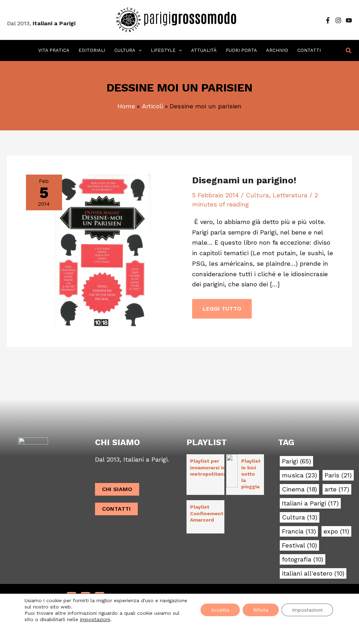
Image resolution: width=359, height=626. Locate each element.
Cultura (257, 195)
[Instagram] (338, 20)
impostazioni (95, 619)
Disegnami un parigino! (244, 180)
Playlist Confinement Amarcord (206, 513)
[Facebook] (328, 20)
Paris (338, 475)
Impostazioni (307, 610)
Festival (299, 545)
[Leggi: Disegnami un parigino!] (103, 250)
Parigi (296, 461)
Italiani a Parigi (310, 503)
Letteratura (290, 195)
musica (299, 475)
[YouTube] (349, 20)
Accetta (220, 610)
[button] (138, 50)
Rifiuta (260, 610)
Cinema (299, 489)
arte (337, 489)
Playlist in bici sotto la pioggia (250, 473)
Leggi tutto (221, 305)
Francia (299, 531)
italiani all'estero (313, 573)
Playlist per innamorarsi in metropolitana (208, 467)
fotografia (302, 559)
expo (336, 531)
